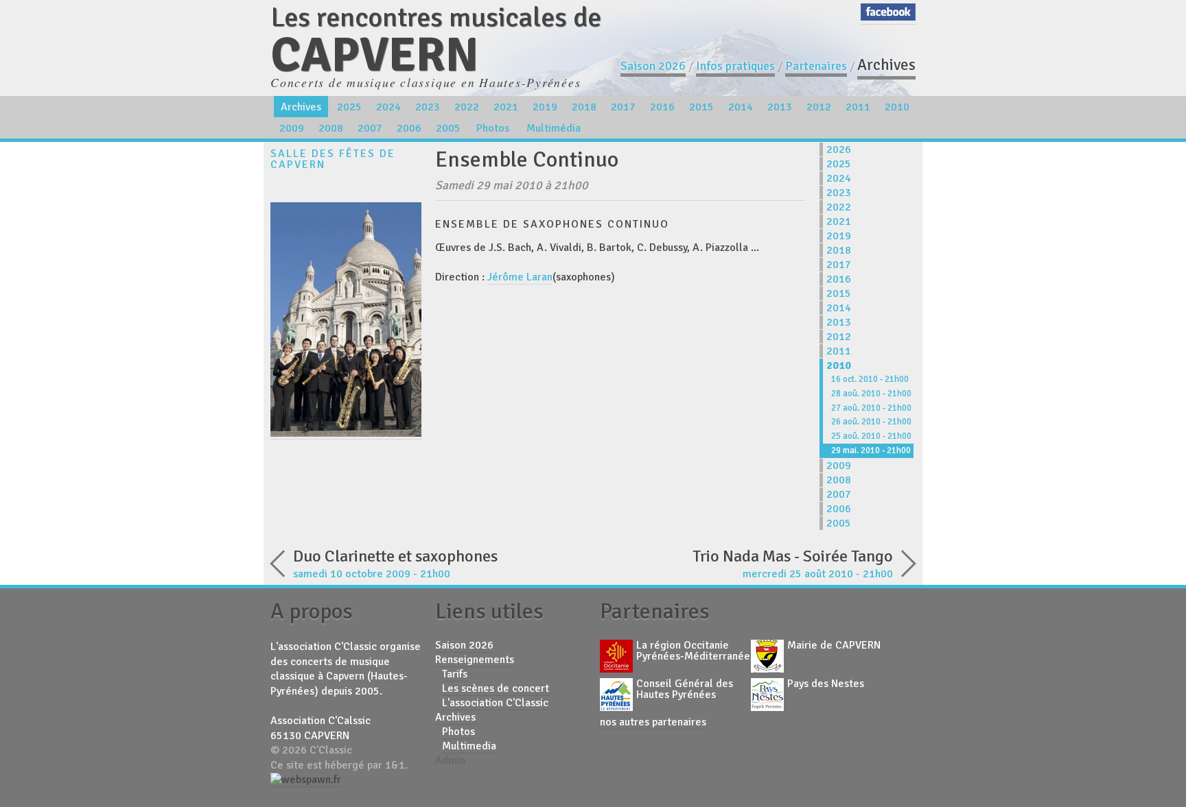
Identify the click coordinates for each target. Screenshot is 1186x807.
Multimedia (469, 746)
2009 (291, 128)
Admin (450, 760)
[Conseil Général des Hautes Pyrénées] (616, 695)
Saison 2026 (653, 65)
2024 (388, 107)
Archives (886, 65)
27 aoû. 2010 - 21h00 (871, 407)
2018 (584, 107)
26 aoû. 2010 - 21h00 (871, 421)
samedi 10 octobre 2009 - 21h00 (395, 563)
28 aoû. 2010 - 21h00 (871, 393)
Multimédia (553, 128)
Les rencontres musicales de (435, 39)
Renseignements (474, 659)
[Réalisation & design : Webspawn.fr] (305, 780)
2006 (409, 128)
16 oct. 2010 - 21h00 (870, 379)
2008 (330, 128)
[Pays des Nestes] (767, 695)
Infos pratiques (735, 65)
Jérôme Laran (520, 277)
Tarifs (454, 674)
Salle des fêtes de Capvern (332, 159)
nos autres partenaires (653, 722)
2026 (838, 149)
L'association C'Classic (495, 703)
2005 (448, 128)
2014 (740, 107)
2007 (370, 128)
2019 (545, 107)
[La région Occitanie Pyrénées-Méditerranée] (616, 657)
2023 (427, 107)
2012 (818, 107)
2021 (505, 107)
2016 (662, 107)
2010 (897, 107)
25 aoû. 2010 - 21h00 (871, 436)
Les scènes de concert (495, 688)
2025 (349, 107)
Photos (492, 128)
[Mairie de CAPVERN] (767, 657)
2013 (779, 107)
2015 (701, 107)
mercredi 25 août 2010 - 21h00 (793, 563)
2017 (623, 107)
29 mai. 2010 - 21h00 (871, 450)
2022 (466, 107)
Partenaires (816, 65)
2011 (858, 107)
